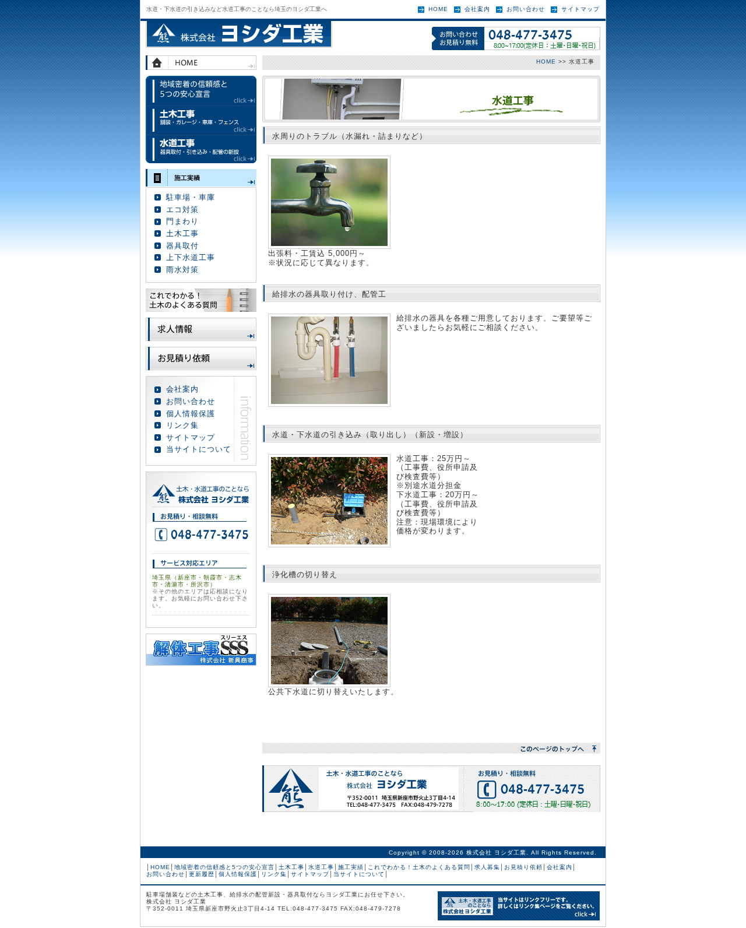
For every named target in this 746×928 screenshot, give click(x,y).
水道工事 (201, 148)
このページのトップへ (431, 748)
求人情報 (201, 329)
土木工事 (201, 119)
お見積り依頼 (201, 358)
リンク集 (182, 425)
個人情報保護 (190, 413)
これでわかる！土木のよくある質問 (419, 867)
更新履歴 (201, 874)
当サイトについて (198, 449)
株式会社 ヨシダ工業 (239, 34)
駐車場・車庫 (190, 197)
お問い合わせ (525, 9)
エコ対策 (182, 209)
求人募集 (487, 867)
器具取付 (182, 245)
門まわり (182, 221)
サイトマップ (580, 9)
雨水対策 (182, 269)
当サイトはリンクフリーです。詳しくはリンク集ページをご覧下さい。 (519, 905)
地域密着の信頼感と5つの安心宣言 (201, 90)
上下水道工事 (190, 257)
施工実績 (201, 178)
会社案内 (477, 9)
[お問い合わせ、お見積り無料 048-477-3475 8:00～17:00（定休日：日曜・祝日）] (516, 38)
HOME (438, 9)
